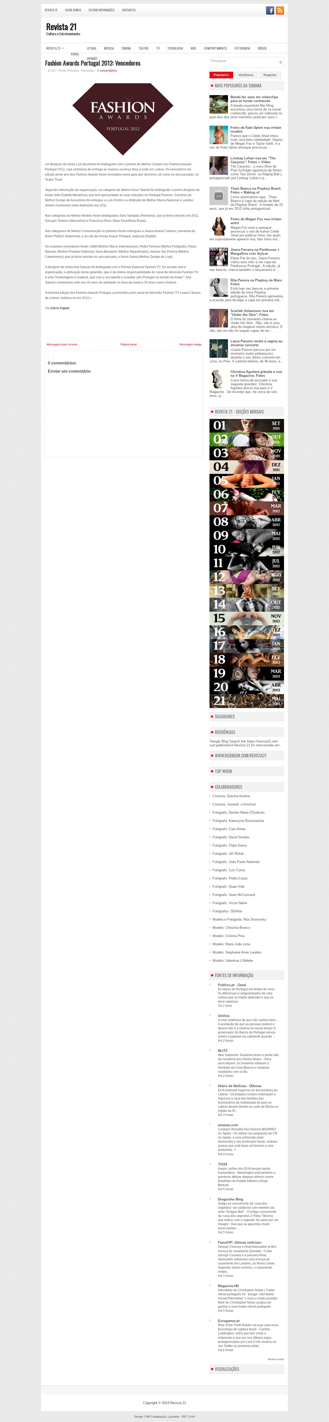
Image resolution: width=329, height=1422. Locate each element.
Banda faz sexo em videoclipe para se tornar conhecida (254, 99)
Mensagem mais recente (62, 344)
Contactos (128, 10)
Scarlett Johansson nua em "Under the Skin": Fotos (252, 313)
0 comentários (107, 70)
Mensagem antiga (190, 344)
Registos (270, 75)
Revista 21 (51, 10)
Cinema (126, 48)
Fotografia (242, 48)
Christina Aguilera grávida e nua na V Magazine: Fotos (256, 374)
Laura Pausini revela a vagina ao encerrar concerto (256, 343)
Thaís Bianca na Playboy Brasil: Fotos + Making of (256, 190)
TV (158, 48)
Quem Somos (73, 10)
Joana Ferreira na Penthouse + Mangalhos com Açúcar (255, 251)
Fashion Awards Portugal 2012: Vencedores (92, 63)
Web (193, 48)
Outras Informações (101, 10)
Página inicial (128, 344)
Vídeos (262, 48)
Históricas (246, 75)
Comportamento (215, 48)
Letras (91, 48)
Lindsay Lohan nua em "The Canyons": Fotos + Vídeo (253, 160)
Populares (221, 75)
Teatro (144, 48)
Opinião (92, 58)
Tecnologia (175, 48)
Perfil (75, 54)
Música (109, 48)
